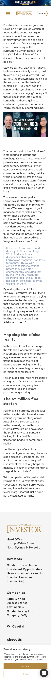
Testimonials (15, 607)
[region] (25, 662)
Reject (25, 674)
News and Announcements (25, 573)
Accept (25, 666)
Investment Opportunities (24, 569)
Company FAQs (17, 615)
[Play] (25, 124)
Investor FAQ (15, 581)
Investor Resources (19, 577)
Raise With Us (16, 598)
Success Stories (17, 603)
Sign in (42, 13)
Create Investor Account (23, 565)
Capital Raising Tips (20, 611)
